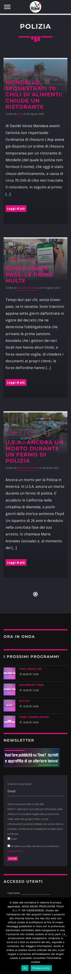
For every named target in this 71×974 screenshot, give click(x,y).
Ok (25, 968)
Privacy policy (41, 968)
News (31, 72)
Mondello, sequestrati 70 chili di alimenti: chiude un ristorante (34, 94)
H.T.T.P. (24, 701)
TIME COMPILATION (34, 717)
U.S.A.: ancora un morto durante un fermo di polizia (35, 451)
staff (19, 114)
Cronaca (15, 72)
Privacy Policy (15, 851)
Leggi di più (16, 208)
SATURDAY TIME (31, 685)
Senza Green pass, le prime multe (29, 274)
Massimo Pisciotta (27, 288)
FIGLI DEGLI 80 (30, 669)
